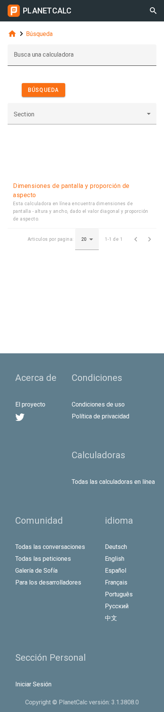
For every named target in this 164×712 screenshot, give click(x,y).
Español (115, 570)
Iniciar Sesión (33, 684)
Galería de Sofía (36, 570)
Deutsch (116, 546)
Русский (117, 606)
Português (119, 594)
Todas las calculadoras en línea (113, 481)
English (114, 558)
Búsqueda (39, 34)
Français (116, 582)
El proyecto (30, 404)
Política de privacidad (100, 416)
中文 (111, 618)
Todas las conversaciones (50, 546)
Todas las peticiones (43, 558)
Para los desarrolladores (48, 582)
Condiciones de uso (98, 404)
